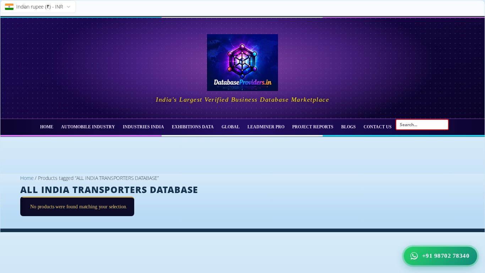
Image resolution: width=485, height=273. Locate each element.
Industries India (143, 126)
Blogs (348, 126)
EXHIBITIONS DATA (193, 126)
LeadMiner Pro (265, 126)
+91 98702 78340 (446, 255)
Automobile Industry (88, 126)
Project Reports (312, 126)
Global (231, 126)
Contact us (378, 126)
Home (46, 126)
